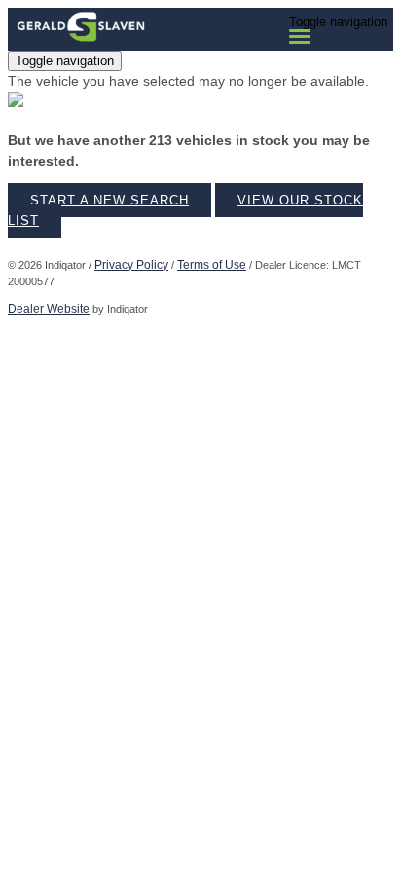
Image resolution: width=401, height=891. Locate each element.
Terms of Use (211, 265)
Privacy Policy (131, 265)
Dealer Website (49, 309)
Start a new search (109, 200)
